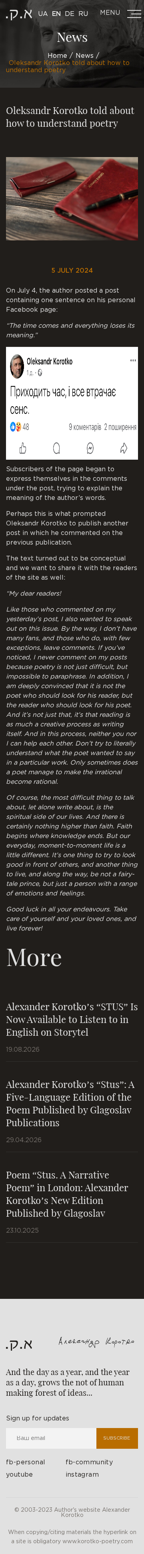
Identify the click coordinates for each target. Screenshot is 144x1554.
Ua (43, 14)
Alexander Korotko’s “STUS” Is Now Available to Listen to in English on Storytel (72, 1019)
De (69, 14)
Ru (83, 14)
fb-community (89, 1462)
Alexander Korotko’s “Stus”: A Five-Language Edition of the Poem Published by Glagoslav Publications (70, 1103)
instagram (82, 1475)
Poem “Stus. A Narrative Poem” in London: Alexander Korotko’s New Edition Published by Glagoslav (67, 1193)
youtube (19, 1475)
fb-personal (25, 1462)
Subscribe (116, 1438)
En (56, 14)
